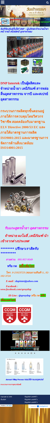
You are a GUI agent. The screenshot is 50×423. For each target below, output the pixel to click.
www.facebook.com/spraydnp (15, 289)
